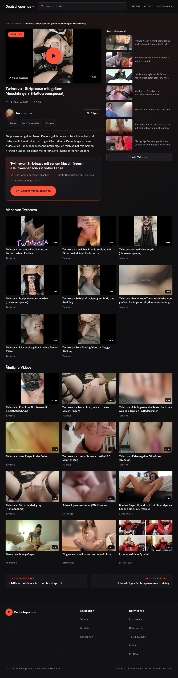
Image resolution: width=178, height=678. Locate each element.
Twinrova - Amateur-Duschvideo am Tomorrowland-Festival (27, 251)
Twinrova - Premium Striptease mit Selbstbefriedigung (26, 409)
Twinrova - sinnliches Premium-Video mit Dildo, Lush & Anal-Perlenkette (86, 251)
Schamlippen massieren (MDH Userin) (84, 505)
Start (8, 23)
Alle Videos (139, 157)
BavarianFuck (126, 513)
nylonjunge (67, 513)
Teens (13, 123)
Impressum (135, 619)
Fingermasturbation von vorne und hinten (87, 554)
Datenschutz (136, 628)
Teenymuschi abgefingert (21, 554)
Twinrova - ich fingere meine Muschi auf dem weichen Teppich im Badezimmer (145, 409)
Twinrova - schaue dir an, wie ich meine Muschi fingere (85, 409)
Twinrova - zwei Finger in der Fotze (26, 456)
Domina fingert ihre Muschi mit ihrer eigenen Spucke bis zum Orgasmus (145, 507)
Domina (50, 123)
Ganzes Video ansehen (38, 192)
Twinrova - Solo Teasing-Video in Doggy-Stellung (86, 349)
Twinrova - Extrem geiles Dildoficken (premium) (140, 458)
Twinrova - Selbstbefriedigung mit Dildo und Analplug (88, 300)
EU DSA (133, 654)
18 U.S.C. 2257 (137, 637)
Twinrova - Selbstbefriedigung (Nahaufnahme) (23, 507)
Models (149, 6)
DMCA (133, 645)
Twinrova (10, 257)
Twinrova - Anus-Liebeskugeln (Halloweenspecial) (137, 251)
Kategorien (164, 6)
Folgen (93, 114)
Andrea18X (11, 562)
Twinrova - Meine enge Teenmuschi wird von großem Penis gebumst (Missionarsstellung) (145, 300)
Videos (135, 6)
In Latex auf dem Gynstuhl (134, 554)
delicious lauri (125, 562)
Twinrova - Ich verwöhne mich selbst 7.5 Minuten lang (86, 458)
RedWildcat (68, 562)
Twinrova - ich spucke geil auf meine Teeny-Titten (32, 349)
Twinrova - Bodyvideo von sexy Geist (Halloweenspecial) (28, 300)
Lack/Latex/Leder (31, 123)
